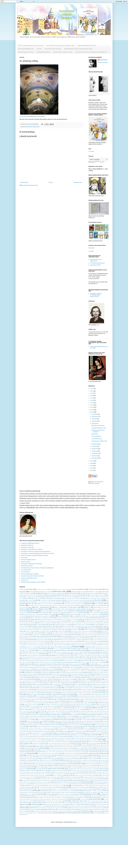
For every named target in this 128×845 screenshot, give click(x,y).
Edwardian (81, 628)
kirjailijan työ (76, 679)
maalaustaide (65, 706)
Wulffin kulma (99, 809)
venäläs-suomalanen (91, 800)
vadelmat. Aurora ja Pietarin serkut (65, 795)
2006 (91, 470)
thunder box (95, 434)
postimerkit (104, 745)
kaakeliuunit (104, 665)
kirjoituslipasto (94, 681)
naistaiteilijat (69, 723)
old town (86, 728)
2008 (91, 465)
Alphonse (104, 598)
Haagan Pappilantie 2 (61, 641)
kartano (91, 670)
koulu (88, 686)
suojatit (84, 772)
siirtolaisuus (79, 763)
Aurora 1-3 (87, 607)
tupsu (48, 789)
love (84, 701)
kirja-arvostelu (23, 679)
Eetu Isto (33, 629)
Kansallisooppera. (102, 669)
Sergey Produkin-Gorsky (86, 762)
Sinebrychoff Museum (34, 765)
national (21, 724)
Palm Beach (30, 734)
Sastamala (96, 760)
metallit (30, 714)
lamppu (61, 694)
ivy (69, 660)
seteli (102, 762)
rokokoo (28, 756)
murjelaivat (22, 719)
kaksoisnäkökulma (25, 669)
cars (79, 619)
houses (106, 652)
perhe (70, 738)
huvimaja (89, 653)
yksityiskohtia (103, 811)
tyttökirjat (35, 790)
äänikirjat (100, 812)
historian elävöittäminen (94, 650)
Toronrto (60, 785)
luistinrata (72, 702)
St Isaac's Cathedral (92, 768)
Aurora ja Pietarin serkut (40, 609)
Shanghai (36, 763)
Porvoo (76, 745)
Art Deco (101, 603)
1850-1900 (32, 591)
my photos (83, 721)
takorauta (94, 778)
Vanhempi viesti (77, 182)
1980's (61, 593)
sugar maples (23, 772)
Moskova (55, 718)
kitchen (85, 682)
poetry (66, 743)
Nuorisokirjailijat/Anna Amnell (87, 45)
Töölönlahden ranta (95, 790)
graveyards (43, 641)
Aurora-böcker (23, 612)
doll (27, 626)
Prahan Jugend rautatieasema (43, 746)
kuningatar (38, 691)
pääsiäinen (86, 750)
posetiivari (83, 745)
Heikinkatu (69, 644)
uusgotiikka (53, 794)
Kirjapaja (38, 681)
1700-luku (69, 589)
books (41, 617)
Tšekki (73, 787)
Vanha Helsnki (103, 797)
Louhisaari (78, 701)
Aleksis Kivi (59, 598)
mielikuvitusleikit (50, 714)
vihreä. (66, 802)
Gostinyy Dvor (87, 639)
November (73, 726)
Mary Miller (80, 711)
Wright (79, 809)
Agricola (27, 596)
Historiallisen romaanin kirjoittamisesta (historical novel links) (37, 553)
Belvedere (41, 616)
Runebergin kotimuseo (42, 758)
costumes (70, 622)
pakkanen (88, 733)
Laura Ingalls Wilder (28, 697)
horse (52, 652)
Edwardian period (91, 627)
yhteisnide (78, 811)
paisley (58, 733)
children (66, 621)
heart (63, 644)
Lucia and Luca (105, 701)
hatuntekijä (22, 644)
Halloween (49, 643)
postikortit (98, 745)
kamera (38, 669)
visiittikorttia (86, 806)
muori (99, 718)
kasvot (70, 672)
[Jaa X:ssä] (49, 124)
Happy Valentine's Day (68, 643)
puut (107, 748)
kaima (78, 667)
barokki (21, 616)
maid (107, 706)
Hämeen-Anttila (37, 655)
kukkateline (91, 687)
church (99, 621)
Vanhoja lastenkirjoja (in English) (30, 574)
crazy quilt (96, 622)
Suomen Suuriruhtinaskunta (81, 773)
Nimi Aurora (89, 724)
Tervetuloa (36, 783)
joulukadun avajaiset (39, 664)
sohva (87, 767)
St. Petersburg (32, 770)
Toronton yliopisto (76, 785)
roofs (63, 756)
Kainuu (88, 667)
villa (43, 804)
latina (94, 696)
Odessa (62, 728)
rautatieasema (103, 753)
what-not (90, 807)
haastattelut (79, 641)
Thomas (72, 783)
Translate (101, 162)
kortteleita (41, 686)
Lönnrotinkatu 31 (103, 704)
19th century (92, 593)
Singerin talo (52, 765)
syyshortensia (86, 777)
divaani (89, 624)
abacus (49, 595)
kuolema (44, 691)
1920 (29, 593)
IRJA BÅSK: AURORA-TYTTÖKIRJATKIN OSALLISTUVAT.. (96, 295)
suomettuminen (41, 775)
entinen (29, 632)
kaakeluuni (22, 667)
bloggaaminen (88, 616)
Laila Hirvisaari (33, 694)
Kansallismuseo (92, 669)
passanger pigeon (65, 736)
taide (37, 778)
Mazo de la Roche (73, 712)
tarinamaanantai (66, 780)
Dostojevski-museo (85, 626)
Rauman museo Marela (98, 425)
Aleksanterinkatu (46, 598)
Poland (98, 743)
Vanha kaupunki (23, 799)
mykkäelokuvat (91, 721)
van (83, 797)
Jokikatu (93, 662)
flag (27, 638)
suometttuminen (23, 775)
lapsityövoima (24, 696)
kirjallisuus (99, 679)
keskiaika (105, 675)
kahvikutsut (54, 667)
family (32, 636)
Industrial (84, 658)
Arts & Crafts (39, 605)
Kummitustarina (75, 689)
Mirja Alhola (22, 716)
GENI (58, 639)
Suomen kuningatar (33, 773)
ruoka (78, 758)
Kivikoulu (99, 682)
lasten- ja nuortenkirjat (69, 696)
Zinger (94, 812)
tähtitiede (66, 790)
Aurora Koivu (55, 610)
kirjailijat (91, 679)
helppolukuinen (30, 647)
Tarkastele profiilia (103, 62)
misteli (37, 716)
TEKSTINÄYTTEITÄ (95, 265)
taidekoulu (42, 778)
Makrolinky (98, 707)
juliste (51, 665)
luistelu (58, 702)
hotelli (96, 652)
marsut (59, 711)
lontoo (65, 701)
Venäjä (66, 801)
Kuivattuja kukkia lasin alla (99, 428)
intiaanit (98, 658)
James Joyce (24, 662)
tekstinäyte (87, 782)
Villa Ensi (48, 804)
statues (56, 770)
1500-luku (49, 589)
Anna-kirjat (82, 602)
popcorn (38, 745)
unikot (61, 792)
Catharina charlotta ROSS (98, 619)
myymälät (105, 721)
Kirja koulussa (92, 677)
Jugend (83, 664)
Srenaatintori (83, 768)
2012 (91, 409)
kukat (69, 687)
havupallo (45, 644)
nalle (85, 723)
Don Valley (52, 626)
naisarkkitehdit (45, 723)
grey (53, 641)
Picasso (72, 739)
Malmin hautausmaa (35, 709)
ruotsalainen (91, 758)
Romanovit (41, 756)
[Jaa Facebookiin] (51, 124)
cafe (22, 619)
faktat (27, 636)
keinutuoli (49, 675)
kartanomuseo (98, 670)
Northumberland (58, 726)
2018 (91, 395)
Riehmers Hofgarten (76, 755)
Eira (80, 629)
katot (22, 674)
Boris (57, 617)
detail (66, 624)
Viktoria (94, 802)
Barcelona (103, 614)
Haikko (101, 641)
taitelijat (88, 778)
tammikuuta (95, 458)
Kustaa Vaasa (73, 691)
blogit (101, 616)
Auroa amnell (23, 607)
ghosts (69, 639)
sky (57, 767)
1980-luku (55, 593)
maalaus (58, 706)
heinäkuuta (95, 444)
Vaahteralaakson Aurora (89, 794)
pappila (85, 734)
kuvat (91, 691)
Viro (81, 806)
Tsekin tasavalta (60, 787)
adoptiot (55, 595)
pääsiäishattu (94, 750)
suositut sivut (78, 775)
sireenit (96, 765)
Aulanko (96, 605)
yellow (22, 811)
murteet (28, 719)
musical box (97, 719)
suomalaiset (91, 772)
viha (51, 802)
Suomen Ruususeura (27, 565)
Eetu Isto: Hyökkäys (42, 629)
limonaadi (44, 699)
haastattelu (71, 641)
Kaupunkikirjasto (30, 675)
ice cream (85, 655)
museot (45, 719)
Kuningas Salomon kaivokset (100, 689)
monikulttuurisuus (89, 716)
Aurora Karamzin (45, 610)
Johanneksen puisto (74, 662)
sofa (83, 767)
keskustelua (28, 677)
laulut (21, 697)
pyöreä (66, 750)
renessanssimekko (39, 755)
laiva (40, 694)
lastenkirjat (80, 696)
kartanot (26, 672)
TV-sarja (102, 789)
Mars (54, 711)
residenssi (47, 755)
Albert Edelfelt (27, 598)
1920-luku (35, 593)
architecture (58, 603)
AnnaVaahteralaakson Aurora (94, 602)
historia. (40, 650)
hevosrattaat (83, 648)
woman (59, 809)
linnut (74, 699)
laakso (105, 692)
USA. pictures (91, 792)
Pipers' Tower (92, 741)
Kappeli (62, 670)
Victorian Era (24, 580)
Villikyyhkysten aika (39, 806)
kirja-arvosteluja (32, 679)
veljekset (60, 800)
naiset (62, 723)
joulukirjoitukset (50, 664)
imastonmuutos (67, 658)
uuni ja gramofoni (96, 436)
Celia (107, 619)
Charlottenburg (47, 621)
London (59, 701)
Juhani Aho (92, 664)
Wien (105, 807)
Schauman (33, 762)
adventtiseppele (72, 595)
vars (46, 800)
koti (58, 686)
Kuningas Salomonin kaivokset (27, 691)
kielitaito (67, 677)
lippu (79, 699)
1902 (81, 591)
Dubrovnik (27, 627)
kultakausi (26, 689)
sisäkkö (38, 767)
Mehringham (82, 712)
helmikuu (105, 644)
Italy (44, 660)
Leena (36, 697)
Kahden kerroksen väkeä (44, 667)
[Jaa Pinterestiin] (53, 124)
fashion (56, 636)
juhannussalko (38, 665)
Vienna (42, 802)
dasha (32, 624)
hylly (101, 653)
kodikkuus (37, 684)
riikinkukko (85, 755)
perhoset (91, 738)
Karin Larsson (69, 670)
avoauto (76, 614)
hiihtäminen (100, 648)
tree (20, 787)
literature (84, 699)
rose (78, 756)
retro (53, 755)
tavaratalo (35, 782)
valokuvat (32, 797)
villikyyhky (105, 804)
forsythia (77, 638)
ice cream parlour (93, 655)
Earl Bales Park (40, 627)
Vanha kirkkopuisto (41, 799)
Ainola (71, 596)
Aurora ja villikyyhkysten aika (29, 611)
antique (29, 603)
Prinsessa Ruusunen (65, 746)
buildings (94, 617)
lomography (53, 701)
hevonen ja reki (57, 648)
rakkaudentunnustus (51, 753)
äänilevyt (106, 812)
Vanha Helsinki (94, 797)
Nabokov (31, 723)
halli (44, 643)
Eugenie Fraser (84, 634)
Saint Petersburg (56, 760)
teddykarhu (61, 782)
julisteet (56, 665)
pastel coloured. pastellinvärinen (79, 736)
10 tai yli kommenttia (26, 589)
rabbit (77, 751)
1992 (77, 593)
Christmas (79, 621)
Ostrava (91, 731)
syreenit (79, 777)
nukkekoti (97, 726)
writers (88, 809)
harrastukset (91, 643)
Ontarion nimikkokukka (101, 729)
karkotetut (85, 670)
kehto (44, 675)
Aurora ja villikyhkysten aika (100, 609)
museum (51, 719)
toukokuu (84, 785)
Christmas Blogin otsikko (90, 621)
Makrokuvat (89, 707)
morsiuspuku (23, 718)
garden (101, 638)
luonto (39, 704)
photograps (53, 739)
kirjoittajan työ (69, 681)
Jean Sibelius (52, 662)
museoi (40, 719)
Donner (65, 626)
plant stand (51, 743)
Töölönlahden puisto (83, 790)
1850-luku (39, 591)
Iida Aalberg (27, 657)
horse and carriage (60, 652)
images (60, 658)
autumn (65, 614)
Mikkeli (67, 714)
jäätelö (74, 665)
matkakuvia (91, 711)
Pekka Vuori (48, 738)
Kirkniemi (26, 682)
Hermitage (22, 648)
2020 (91, 391)
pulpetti (62, 748)
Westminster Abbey (74, 807)
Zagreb (57, 813)
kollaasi (64, 684)
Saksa (65, 760)
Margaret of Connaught (94, 709)
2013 (91, 407)
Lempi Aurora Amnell (81, 697)
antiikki (23, 603)
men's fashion (90, 712)
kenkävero (89, 675)
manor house (78, 709)
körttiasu (84, 692)
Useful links (98, 792)
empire (87, 631)
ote (103, 731)
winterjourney (33, 809)
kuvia (95, 691)
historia (33, 650)
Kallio (33, 669)
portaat (61, 745)
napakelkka (95, 723)
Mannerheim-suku (54, 709)
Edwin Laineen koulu (24, 629)
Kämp (52, 692)
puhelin (21, 748)
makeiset (62, 707)
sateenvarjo (22, 762)
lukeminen (78, 702)
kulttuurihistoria (39, 689)
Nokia (21, 726)
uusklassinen (67, 794)
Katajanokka (86, 672)
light (22, 699)
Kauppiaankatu (93, 674)
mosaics (30, 718)
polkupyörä (22, 745)
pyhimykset (49, 750)
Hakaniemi (27, 643)
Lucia (98, 701)
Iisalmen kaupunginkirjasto (55, 657)
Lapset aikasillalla (94, 694)
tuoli (20, 789)
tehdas (70, 782)
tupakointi (43, 789)
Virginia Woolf (74, 806)
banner (97, 614)
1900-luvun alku (59, 591)
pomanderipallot (30, 745)
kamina (44, 669)
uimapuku (26, 792)
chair (29, 621)
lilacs (34, 699)
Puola (73, 748)
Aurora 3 (96, 607)
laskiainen (58, 696)
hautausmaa (29, 644)
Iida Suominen (35, 657)
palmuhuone (38, 734)
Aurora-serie (92, 612)
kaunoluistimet (69, 674)
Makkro (76, 707)
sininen (59, 765)
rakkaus (60, 753)
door (70, 626)
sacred (48, 760)
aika (36, 596)
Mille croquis (73, 714)
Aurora (30, 607)
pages (47, 733)
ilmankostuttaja (50, 658)
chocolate (72, 621)
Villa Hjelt (54, 804)
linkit (49, 699)
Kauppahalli (78, 674)
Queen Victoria (48, 751)
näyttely (56, 728)
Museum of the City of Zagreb (64, 719)
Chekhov (54, 621)
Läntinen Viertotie (85, 704)
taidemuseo (50, 778)
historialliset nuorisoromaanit (51, 650)
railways (97, 751)
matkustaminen (23, 712)
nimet (79, 724)
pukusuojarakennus (53, 748)
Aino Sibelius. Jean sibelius (61, 596)
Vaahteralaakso (76, 794)
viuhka (92, 806)
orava (54, 731)
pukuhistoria (43, 748)
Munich (94, 718)
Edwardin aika (102, 628)
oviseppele (34, 733)
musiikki (22, 721)
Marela (85, 709)
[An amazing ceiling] (39, 114)
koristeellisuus (83, 684)
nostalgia (66, 726)
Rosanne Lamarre (71, 756)
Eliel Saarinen (103, 629)
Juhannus (22, 665)
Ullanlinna (50, 792)
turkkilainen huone (56, 789)
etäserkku (69, 634)
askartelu (62, 605)
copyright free (62, 622)
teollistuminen (24, 783)
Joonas (98, 662)
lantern (78, 694)
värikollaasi (23, 807)
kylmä (22, 692)
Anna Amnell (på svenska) (53, 49)
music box (89, 719)
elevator (95, 629)
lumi (21, 704)
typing (107, 789)
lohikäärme (29, 701)
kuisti (65, 687)
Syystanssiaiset (94, 777)
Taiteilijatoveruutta (81, 778)
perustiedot (22, 739)
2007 (91, 468)
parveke (57, 736)
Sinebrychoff (24, 765)
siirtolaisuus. (88, 763)
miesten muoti (59, 714)
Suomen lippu (69, 773)
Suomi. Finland (57, 775)
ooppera (21, 731)
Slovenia (67, 767)
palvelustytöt (70, 734)
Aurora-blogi (96, 610)
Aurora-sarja (83, 612)
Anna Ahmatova (88, 600)
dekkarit (50, 624)
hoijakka (33, 652)
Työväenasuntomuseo (56, 790)
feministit (80, 636)
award (81, 614)
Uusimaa (60, 794)
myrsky (98, 721)
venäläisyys (81, 800)
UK (31, 792)
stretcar (80, 770)
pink (81, 741)
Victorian (22, 802)
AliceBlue (83, 598)
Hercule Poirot (103, 647)
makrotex (105, 707)
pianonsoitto (66, 739)
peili (32, 738)
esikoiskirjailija (97, 632)
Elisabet (21, 631)
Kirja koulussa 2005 (102, 677)
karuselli (37, 672)
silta (107, 763)
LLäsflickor (102, 699)
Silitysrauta (102, 763)
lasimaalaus (51, 696)
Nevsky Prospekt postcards (28, 559)
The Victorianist (25, 572)
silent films (95, 763)
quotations (56, 751)
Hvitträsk (96, 653)
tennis (107, 782)
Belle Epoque (34, 616)
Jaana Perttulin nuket (96, 660)
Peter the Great (36, 739)
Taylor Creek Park (44, 782)
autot (59, 614)
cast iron (85, 619)
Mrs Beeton (68, 718)
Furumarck (95, 638)
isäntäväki (35, 660)
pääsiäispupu (32, 751)
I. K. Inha (79, 655)
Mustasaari (37, 721)
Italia (40, 660)
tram (99, 785)
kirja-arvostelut (52, 679)
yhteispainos (86, 811)
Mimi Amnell (81, 714)
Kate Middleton (105, 672)
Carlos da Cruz (63, 619)
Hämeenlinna (46, 655)
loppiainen (70, 701)
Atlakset (90, 605)
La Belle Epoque (97, 692)
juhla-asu (46, 665)
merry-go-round (23, 714)
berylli (60, 616)
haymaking (52, 644)
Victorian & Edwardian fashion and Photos (32, 576)
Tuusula (87, 789)
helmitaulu (22, 647)
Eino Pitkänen (73, 629)
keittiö (59, 675)
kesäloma (46, 677)
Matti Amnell (32, 713)
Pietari (100, 740)
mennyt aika (97, 712)
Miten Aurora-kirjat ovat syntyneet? (49, 716)
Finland (92, 636)
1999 (86, 593)
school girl (45, 762)
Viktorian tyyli (35, 804)
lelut (59, 697)
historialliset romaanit (80, 650)
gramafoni (95, 639)
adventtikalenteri (63, 595)
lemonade (72, 697)
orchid (59, 731)
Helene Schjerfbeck (91, 644)
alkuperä (98, 598)
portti (66, 745)
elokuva (34, 631)
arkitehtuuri (78, 603)
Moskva (62, 718)
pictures (78, 739)
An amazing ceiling (24, 116)
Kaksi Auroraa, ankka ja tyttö (99, 441)
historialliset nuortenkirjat (66, 650)
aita (75, 596)
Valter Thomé (61, 797)
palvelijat (54, 734)
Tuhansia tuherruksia (81, 787)
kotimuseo (70, 686)
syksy (60, 777)
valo (106, 795)
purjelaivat (86, 748)
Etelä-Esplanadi (46, 634)
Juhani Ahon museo (102, 664)
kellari (77, 675)
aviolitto (71, 614)
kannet (69, 669)
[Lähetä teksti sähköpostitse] (42, 124)
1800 (75, 589)
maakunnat (51, 706)
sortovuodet (30, 768)
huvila (68, 653)
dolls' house (38, 626)
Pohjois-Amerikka (82, 743)
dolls (31, 626)
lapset (86, 694)
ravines (28, 755)
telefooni (95, 782)
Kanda (63, 669)
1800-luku (82, 589)
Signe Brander (59, 763)
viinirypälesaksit (82, 802)
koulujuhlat (94, 686)
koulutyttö (34, 687)
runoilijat (58, 758)
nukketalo (104, 726)
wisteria (39, 809)
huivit (36, 653)
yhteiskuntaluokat (70, 811)
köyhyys (90, 692)
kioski (85, 677)
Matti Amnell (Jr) (42, 712)
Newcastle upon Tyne (53, 724)
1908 (99, 591)
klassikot (105, 682)
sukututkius (56, 772)
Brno (78, 617)
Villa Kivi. (74, 804)
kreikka (54, 687)
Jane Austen (24, 557)
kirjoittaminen (78, 681)
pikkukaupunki (73, 741)
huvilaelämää (76, 653)
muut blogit (49, 721)
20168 (102, 593)
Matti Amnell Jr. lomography (54, 712)
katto (38, 126)
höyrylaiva (66, 655)
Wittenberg (45, 809)
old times (78, 728)
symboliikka (66, 777)
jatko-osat (44, 662)
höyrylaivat (72, 655)
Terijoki (30, 783)
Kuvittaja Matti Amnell (43, 52)
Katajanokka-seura (95, 672)
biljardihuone (80, 616)
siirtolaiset (71, 763)
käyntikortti (71, 692)
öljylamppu (23, 814)
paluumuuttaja (46, 734)
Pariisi (96, 734)
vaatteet (52, 795)
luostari (45, 704)
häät (52, 655)
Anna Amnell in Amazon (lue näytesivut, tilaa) (60, 45)
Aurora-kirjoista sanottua (26, 52)
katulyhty (46, 674)
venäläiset (73, 800)
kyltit (27, 692)
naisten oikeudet (78, 723)
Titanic (21, 785)
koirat (49, 684)
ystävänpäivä (49, 812)
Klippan (21, 684)
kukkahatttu (75, 687)
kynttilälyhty (32, 692)
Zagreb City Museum (67, 813)
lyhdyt (62, 704)
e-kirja (32, 627)
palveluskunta (61, 734)
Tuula (82, 789)
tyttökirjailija (28, 790)
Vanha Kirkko (32, 799)
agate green (100, 595)
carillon (38, 619)
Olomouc (97, 728)
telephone (101, 782)
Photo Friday (45, 739)
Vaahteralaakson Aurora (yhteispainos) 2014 (78, 49)
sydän (55, 777)
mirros (33, 716)
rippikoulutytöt (102, 755)
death (37, 624)
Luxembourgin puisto (54, 704)
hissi (106, 648)
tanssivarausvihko (41, 780)
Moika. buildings (68, 716)
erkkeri (54, 632)
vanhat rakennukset (94, 799)
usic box (105, 792)
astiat (73, 605)
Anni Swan (105, 602)
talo (99, 778)
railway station (88, 751)
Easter (48, 627)
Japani (38, 662)
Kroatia (60, 687)
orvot (85, 731)
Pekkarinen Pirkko (57, 738)
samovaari (74, 760)
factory (22, 636)
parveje (52, 736)
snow (78, 767)
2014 (91, 405)
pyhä (55, 750)
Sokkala (23, 768)
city (20, 622)
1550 (55, 589)
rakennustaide (41, 753)
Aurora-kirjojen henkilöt (56, 612)
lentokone (89, 697)
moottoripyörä (98, 716)
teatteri (54, 782)
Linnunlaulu (68, 699)
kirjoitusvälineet (103, 681)
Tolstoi (38, 785)
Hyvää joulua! (29, 655)
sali (69, 760)
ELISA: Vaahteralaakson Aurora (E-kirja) (30, 45)
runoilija (52, 758)
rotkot (87, 756)
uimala (21, 792)
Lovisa (93, 701)
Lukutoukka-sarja (102, 702)
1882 (45, 591)
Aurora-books (104, 610)
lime (39, 699)
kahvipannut (72, 667)
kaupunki (22, 675)
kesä (35, 677)
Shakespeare (29, 763)
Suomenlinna (104, 773)
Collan (41, 622)
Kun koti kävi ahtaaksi (86, 689)
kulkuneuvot (98, 687)
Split (65, 768)
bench (47, 616)
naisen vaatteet (54, 723)
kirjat (56, 681)
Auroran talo (43, 614)
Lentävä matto (97, 697)
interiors (93, 658)
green (49, 641)
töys (71, 790)
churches (105, 621)
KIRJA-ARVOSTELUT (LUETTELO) (96, 260)
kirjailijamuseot (67, 679)
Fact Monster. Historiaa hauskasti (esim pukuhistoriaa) (35, 551)
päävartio (40, 751)
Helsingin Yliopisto (65, 647)
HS (22, 653)
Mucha (74, 718)
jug (78, 664)
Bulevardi (100, 617)
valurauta (68, 797)
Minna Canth (96, 714)
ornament (75, 731)
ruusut (31, 760)
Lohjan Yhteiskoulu (38, 701)
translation (104, 785)
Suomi (48, 775)
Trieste (30, 787)
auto (54, 614)
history (21, 652)
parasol (91, 734)
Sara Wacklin (89, 760)
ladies (27, 694)
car (34, 619)
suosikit (64, 775)
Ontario (92, 729)
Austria (49, 614)
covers (75, 622)
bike (74, 616)
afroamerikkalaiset (82, 595)
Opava (26, 731)
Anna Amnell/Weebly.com (26, 49)
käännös (78, 692)
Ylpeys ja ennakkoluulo (25, 812)
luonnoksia (33, 704)
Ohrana (68, 728)
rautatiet (22, 755)
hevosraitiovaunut (73, 648)
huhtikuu (27, 653)
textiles (42, 783)
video (37, 802)
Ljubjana (90, 699)
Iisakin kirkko (44, 657)
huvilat (83, 653)
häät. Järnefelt (59, 655)
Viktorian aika (24, 804)
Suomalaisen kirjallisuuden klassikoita (31, 563)
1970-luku (49, 593)
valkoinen (86, 795)
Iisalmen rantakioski (86, 657)
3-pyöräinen (28, 595)
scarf (28, 762)
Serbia (77, 762)
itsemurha (49, 660)
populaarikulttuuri (46, 745)
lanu (83, 694)
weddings (65, 807)
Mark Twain (41, 711)
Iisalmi (106, 657)
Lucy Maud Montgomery (49, 702)
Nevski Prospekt (35, 724)
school (39, 762)
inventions (104, 658)
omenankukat (44, 729)
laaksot (21, 694)
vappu (33, 800)
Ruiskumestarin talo (24, 758)
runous (72, 758)
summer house (70, 772)
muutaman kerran (58, 721)
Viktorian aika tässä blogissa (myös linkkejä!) (33, 582)
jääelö (69, 665)
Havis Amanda (37, 644)
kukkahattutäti (83, 687)
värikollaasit (31, 807)
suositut (70, 775)
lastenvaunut (88, 696)
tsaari (52, 787)
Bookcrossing (35, 617)
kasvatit (61, 672)
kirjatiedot (62, 681)
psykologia (92, 746)
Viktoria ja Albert (103, 802)
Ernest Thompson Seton (71, 632)
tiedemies (78, 783)
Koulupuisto (22, 687)
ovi (29, 733)
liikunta (26, 699)
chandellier (39, 621)
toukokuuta (95, 448)
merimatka (104, 712)
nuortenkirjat (35, 728)
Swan (36, 777)
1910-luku (104, 591)
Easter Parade (64, 627)
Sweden (42, 777)
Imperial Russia (76, 658)
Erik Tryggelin (47, 632)
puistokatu (35, 748)
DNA (99, 624)
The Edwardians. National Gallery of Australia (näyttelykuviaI (37, 568)
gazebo (53, 639)
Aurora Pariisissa (64, 610)
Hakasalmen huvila (36, 643)
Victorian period (30, 802)
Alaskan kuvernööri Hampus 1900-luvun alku (92, 596)
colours (55, 622)
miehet (43, 714)
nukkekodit (90, 726)
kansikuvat (47, 670)
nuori (29, 728)
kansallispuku (23, 670)
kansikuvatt (55, 670)
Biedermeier (66, 616)
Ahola (32, 596)
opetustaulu (33, 731)
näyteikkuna (49, 728)
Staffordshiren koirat (43, 770)
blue (106, 616)
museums (76, 719)
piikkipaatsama (46, 741)
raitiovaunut (22, 753)
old (72, 728)
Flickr (41, 638)
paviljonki (27, 738)
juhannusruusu (29, 665)
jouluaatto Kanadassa (26, 664)
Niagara (62, 724)
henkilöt (96, 647)
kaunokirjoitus (61, 674)
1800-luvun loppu (93, 589)
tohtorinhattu (32, 785)
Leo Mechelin (105, 697)
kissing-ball (79, 682)
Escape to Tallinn (88, 632)
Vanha (87, 797)
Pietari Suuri (27, 741)
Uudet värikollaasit (38, 794)
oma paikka (104, 728)
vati (50, 800)
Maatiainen (95, 706)
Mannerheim (45, 709)
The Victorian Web (26, 570)
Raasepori (63, 751)
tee (66, 782)
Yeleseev (106, 809)
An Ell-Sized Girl (70, 600)
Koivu (54, 684)
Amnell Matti (61, 600)
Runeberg (33, 758)
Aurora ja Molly (24, 609)
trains (95, 785)
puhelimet (104, 746)
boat (25, 617)
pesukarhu (28, 739)
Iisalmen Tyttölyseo (98, 657)
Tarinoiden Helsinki (76, 780)
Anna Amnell (37, 116)
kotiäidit (83, 686)
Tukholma (90, 787)
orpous (80, 731)
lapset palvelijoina (104, 694)
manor (71, 709)
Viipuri (89, 802)
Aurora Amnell (103, 607)
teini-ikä (75, 782)
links (53, 699)
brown (88, 617)
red (32, 755)
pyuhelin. (61, 750)
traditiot (90, 785)
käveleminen (64, 692)
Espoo (33, 634)
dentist (56, 624)
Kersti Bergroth (97, 675)
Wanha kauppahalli (56, 807)
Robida (22, 756)
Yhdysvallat (29, 811)
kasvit (66, 672)
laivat (51, 694)
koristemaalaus (99, 684)
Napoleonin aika (103, 723)
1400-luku (42, 589)
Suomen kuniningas (45, 773)
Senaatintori (70, 762)
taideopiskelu (57, 778)
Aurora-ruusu (75, 612)
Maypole (65, 712)
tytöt (41, 790)
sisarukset (106, 765)
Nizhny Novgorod (98, 724)
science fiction (53, 762)
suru (84, 775)
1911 (21, 593)
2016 (91, 400)
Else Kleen (47, 631)
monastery (80, 716)
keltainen (82, 675)
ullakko (44, 792)
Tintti (106, 783)
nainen (37, 723)
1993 (81, 593)
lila (30, 699)
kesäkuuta (95, 446)
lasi (45, 696)
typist (22, 790)
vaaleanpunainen (28, 795)
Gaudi (47, 639)
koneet (77, 684)
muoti (104, 718)
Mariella (34, 711)
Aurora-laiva (67, 612)
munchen (89, 718)
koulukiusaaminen (103, 686)
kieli (62, 677)
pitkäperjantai (36, 743)
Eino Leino (65, 629)
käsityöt (57, 692)
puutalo (23, 750)
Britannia (62, 617)
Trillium (35, 787)
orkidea (69, 731)
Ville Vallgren (90, 804)
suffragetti (104, 770)
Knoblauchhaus (28, 684)
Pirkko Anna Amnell (102, 741)
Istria (30, 660)
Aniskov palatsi (79, 600)
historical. (105, 650)
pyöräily (72, 750)
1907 (94, 591)
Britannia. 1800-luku (70, 617)
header (58, 644)
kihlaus (72, 677)
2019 (91, 393)
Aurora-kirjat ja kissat (44, 612)
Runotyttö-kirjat (65, 758)
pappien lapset (78, 734)
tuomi (38, 789)
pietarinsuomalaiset (36, 741)
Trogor (40, 787)
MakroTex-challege (24, 709)
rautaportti (94, 753)
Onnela (78, 729)
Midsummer (37, 714)
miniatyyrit (88, 714)
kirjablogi (60, 679)
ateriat (84, 605)
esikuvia (105, 632)
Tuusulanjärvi (94, 789)
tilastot (93, 783)
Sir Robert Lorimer (88, 765)
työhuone (47, 790)
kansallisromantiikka (33, 670)
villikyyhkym (22, 806)
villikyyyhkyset (50, 806)
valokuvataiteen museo (41, 797)
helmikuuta (95, 455)
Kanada (57, 669)
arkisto (72, 603)
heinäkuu (76, 644)
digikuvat (76, 624)
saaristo (43, 760)
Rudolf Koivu (104, 756)
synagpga (73, 777)
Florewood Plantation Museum (51, 638)
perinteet (98, 738)
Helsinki (34, 126)
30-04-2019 (35, 595)
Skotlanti (53, 767)
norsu (51, 726)
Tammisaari (24, 780)
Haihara (96, 641)
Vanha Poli (50, 799)
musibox (83, 719)
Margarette (104, 709)
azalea (86, 614)
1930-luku (42, 593)
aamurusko (43, 595)
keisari (55, 675)
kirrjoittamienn (55, 682)
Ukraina (39, 792)
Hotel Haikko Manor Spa (87, 652)
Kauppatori (85, 674)
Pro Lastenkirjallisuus (83, 746)
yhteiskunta (61, 811)
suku (34, 772)
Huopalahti (62, 653)
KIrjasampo (45, 681)
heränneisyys (29, 648)
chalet (33, 621)
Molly (75, 716)
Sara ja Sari (81, 760)
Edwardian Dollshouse (27, 545)
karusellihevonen (45, 672)
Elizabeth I (28, 631)
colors (45, 622)
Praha (31, 746)
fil (84, 636)
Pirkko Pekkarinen (25, 743)
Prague (26, 746)
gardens (26, 639)
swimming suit (49, 777)
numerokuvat (23, 728)
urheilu (84, 792)
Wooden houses (72, 809)
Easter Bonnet (55, 627)
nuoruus (42, 728)
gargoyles (38, 639)
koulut (28, 687)
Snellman (73, 767)
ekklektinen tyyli (87, 629)
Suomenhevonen (94, 773)
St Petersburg (102, 768)
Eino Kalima (59, 629)
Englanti (98, 631)
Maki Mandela (69, 707)
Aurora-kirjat (32, 612)
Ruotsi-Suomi (104, 758)
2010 (91, 461)
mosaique (43, 718)
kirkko (21, 682)
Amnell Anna (54, 600)
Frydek (82, 638)
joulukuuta (95, 414)
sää (27, 778)
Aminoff (42, 600)
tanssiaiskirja (32, 780)
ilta (56, 658)
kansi (41, 670)
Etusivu (39, 49)
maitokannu (49, 707)
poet (62, 743)
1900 (49, 591)
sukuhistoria (40, 772)
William (21, 809)
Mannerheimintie (64, 709)
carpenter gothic (72, 619)
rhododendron (66, 755)
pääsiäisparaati (23, 751)
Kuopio (49, 691)
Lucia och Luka (24, 702)
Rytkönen (37, 760)
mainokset (23, 707)
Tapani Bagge (57, 780)
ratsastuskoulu (80, 753)
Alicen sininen (91, 598)
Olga (91, 728)
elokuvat (40, 631)
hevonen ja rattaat (46, 648)
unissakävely (67, 792)
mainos (29, 707)
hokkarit (39, 652)
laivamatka (45, 694)
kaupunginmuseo (103, 674)
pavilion (21, 738)
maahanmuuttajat (34, 706)
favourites (74, 636)
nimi (83, 724)
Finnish (98, 636)
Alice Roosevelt (75, 598)
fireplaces (22, 638)
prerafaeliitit (55, 746)
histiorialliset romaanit (24, 650)
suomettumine (32, 775)
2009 (91, 463)
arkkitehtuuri (29, 126)
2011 (91, 412)
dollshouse (45, 626)
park (36, 736)
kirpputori (48, 682)
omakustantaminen (35, 729)
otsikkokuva (23, 733)
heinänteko (82, 644)
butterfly (106, 617)
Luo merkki (91, 251)
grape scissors (24, 641)
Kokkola (59, 684)
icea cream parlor (103, 655)
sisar (101, 765)
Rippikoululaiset (93, 755)
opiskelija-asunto (41, 731)
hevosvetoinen (92, 648)
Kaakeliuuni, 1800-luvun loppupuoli (98, 431)
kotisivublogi (77, 686)
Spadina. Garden (25, 561)
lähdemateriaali (69, 704)
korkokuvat (34, 686)
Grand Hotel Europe (103, 639)
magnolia (102, 706)
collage (36, 622)
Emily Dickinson (74, 631)
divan (94, 624)
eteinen (39, 634)
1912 (25, 593)
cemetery (23, 621)
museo (33, 719)
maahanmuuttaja (24, 706)
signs (66, 763)
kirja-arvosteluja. (43, 679)
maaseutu (88, 706)
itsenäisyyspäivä (57, 660)
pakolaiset (104, 733)
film (88, 636)
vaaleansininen (37, 795)
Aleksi (53, 598)
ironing (21, 660)
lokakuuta (94, 418)
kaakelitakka (88, 665)
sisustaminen (24, 767)
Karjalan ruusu (77, 670)
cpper (80, 622)
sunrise (78, 772)
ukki (35, 792)
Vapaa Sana (27, 800)
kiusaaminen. (92, 682)
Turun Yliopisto (70, 789)
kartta (31, 672)
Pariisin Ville (104, 734)
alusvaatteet (22, 600)
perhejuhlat (84, 738)
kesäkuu (40, 677)
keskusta (22, 677)
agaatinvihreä (92, 595)
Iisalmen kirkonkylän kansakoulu (71, 657)
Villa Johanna (61, 804)
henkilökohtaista (88, 647)
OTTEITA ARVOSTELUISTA (97, 263)
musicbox (104, 719)
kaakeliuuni (96, 665)
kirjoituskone (86, 681)
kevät (51, 677)
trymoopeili (46, 787)
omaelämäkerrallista (24, 729)
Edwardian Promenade (27, 547)
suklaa (29, 772)
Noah (105, 724)
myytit (21, 723)
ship (48, 763)
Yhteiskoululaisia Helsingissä (50, 811)
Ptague (98, 746)
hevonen (36, 648)
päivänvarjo (78, 750)
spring (69, 768)
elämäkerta (59, 631)
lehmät (41, 697)
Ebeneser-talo (73, 627)
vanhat (67, 799)
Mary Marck (65, 711)
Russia (26, 760)
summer (63, 772)
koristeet (91, 684)
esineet (21, 634)
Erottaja (80, 632)
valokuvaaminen (23, 797)
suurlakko (96, 775)
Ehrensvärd (51, 629)
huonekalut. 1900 (53, 653)
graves (36, 641)
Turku (63, 789)
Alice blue (67, 598)
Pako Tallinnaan (96, 733)
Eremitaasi (39, 632)
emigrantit (66, 631)
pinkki (85, 741)
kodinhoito (43, 684)
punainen (67, 748)
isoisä (25, 660)
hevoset (65, 648)
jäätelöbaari (81, 665)
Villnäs (57, 806)
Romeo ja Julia (56, 756)
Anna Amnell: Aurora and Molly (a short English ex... (91, 52)
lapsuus (32, 696)
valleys (101, 795)
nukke (83, 726)
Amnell (47, 600)
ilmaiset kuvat (42, 658)
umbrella (56, 792)
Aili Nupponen (43, 596)
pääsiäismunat (103, 750)
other (107, 731)
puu (97, 748)
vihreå (55, 802)
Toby (26, 785)
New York (43, 724)
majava (56, 707)
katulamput (39, 674)
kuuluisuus (80, 691)
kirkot (42, 682)
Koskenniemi (52, 686)
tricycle (24, 787)
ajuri (79, 596)
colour (50, 622)
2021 (91, 388)
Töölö (75, 790)
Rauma (88, 753)
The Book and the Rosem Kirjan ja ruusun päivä (57, 783)
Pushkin (92, 748)
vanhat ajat (74, 799)
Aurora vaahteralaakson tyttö (80, 611)
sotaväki (38, 768)
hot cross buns (76, 652)
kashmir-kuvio (53, 672)
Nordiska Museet (28, 726)
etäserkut (76, 634)
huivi (32, 653)
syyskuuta (94, 421)
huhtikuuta (95, 451)
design (61, 624)
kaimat (83, 667)
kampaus (50, 669)
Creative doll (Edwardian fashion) (30, 543)
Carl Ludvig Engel (54, 619)
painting (52, 733)
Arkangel (67, 603)
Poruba (71, 745)
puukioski (102, 748)
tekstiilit (81, 782)
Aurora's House (34, 614)
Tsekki (67, 787)
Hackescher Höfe (88, 641)
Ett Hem (63, 634)
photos (59, 739)
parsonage (45, 736)
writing (93, 809)
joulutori (74, 664)
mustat (43, 721)
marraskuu (48, 711)
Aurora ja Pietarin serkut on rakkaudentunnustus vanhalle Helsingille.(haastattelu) (72, 609)
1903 (85, 591)
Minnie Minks (104, 714)
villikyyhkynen (30, 806)
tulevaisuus (97, 787)
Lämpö (77, 704)
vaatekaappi (46, 795)
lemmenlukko (65, 697)
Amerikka (35, 600)
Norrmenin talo (39, 726)
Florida (61, 638)
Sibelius (52, 763)
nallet (89, 723)
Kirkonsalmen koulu (34, 682)
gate (43, 639)
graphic (31, 641)
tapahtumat (49, 780)
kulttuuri (32, 689)
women (64, 809)
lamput (72, 694)
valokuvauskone (52, 797)
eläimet (53, 631)
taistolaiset (65, 778)
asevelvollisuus (54, 605)
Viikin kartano (73, 802)
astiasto (68, 605)
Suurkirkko (89, 775)
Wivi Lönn (52, 809)
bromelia (83, 617)
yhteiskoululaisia (37, 811)
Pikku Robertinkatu (64, 741)
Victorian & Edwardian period (29, 578)
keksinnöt (65, 676)
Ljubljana (96, 699)
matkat (98, 711)
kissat (73, 682)
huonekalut (43, 653)
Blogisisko (96, 616)
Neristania (27, 724)
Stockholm (66, 770)
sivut (43, 767)
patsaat (100, 736)
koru (46, 686)
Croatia (101, 622)
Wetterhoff (83, 807)
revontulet (58, 755)
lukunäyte (92, 702)
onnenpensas (85, 729)
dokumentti (22, 626)
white (95, 807)
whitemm (100, 807)
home (47, 652)
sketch (47, 767)
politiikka (104, 743)
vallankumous (94, 795)
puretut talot (79, 748)
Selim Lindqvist (62, 762)
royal (97, 756)
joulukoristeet (59, 664)
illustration (30, 658)
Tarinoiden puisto (87, 780)
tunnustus (104, 787)
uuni (47, 794)
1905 (90, 591)
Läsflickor (94, 704)
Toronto (66, 785)
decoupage (43, 624)
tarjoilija (94, 780)
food (72, 638)
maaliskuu (82, 706)
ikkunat (24, 658)
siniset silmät (66, 765)
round (93, 756)
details (70, 624)
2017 (91, 398)
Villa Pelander (81, 804)
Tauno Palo (28, 782)
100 (37, 589)
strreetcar (91, 770)
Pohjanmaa (73, 743)
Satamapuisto (104, 760)
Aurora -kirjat (76, 607)
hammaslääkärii (57, 643)
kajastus (106, 667)
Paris (31, 736)
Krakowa (48, 687)
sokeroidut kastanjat (103, 767)
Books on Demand (49, 617)
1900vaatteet (75, 591)
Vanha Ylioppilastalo (59, 799)
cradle (84, 622)
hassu (97, 643)
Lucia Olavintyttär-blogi (35, 702)
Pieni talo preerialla (92, 739)
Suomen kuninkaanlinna (58, 773)
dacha (27, 624)
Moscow (49, 718)
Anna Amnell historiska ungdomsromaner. (46, 602)
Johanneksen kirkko (62, 662)
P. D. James (41, 733)
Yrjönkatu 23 (35, 812)
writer (83, 809)
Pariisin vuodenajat (24, 736)
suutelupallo (104, 775)
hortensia (68, 652)
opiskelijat (49, 731)
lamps (66, 694)
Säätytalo (32, 778)
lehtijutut (47, 697)
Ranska (66, 753)
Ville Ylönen (98, 804)
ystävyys (42, 812)
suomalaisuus (99, 772)
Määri (25, 723)
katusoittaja (53, 674)
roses (82, 756)
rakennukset (31, 753)
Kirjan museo (31, 681)
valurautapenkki (76, 797)
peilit (42, 738)
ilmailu (35, 658)
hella (99, 644)
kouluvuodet (41, 687)
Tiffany (84, 783)
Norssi (46, 726)
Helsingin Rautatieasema (42, 647)
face (101, 634)
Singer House (44, 765)
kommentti (70, 684)
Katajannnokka (77, 672)
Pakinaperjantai (80, 733)
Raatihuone (71, 751)
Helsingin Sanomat (54, 647)
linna (62, 699)
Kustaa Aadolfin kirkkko (63, 691)
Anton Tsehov (43, 603)
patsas (105, 736)
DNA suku (104, 624)
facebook (106, 634)
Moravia (105, 716)
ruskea (21, 760)
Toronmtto (53, 785)
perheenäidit (77, 738)
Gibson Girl (75, 639)
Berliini (53, 616)
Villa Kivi (68, 804)
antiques (36, 603)
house (101, 652)
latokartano (99, 696)
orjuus (64, 731)
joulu (104, 662)
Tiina (89, 783)
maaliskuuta (95, 453)
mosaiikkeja (36, 718)
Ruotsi (97, 758)
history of (27, 652)
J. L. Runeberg (75, 660)
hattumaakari (104, 643)
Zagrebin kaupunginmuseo (83, 813)
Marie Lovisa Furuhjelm (25, 711)
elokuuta (94, 423)
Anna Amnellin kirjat (73, 602)
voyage (98, 806)
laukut (105, 696)
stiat (61, 770)
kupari (54, 691)
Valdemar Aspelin (79, 795)
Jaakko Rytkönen (85, 660)
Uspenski (22, 794)
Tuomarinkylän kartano (29, 789)
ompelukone (53, 729)
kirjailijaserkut (84, 679)
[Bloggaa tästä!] (47, 124)
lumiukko (26, 704)
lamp (56, 694)
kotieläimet (63, 686)
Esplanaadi (27, 634)
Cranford (90, 622)
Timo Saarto (100, 783)
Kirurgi (61, 682)
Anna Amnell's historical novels (62, 52)
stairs (51, 770)
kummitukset (55, 689)
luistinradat (64, 702)
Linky (58, 699)
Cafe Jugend (28, 619)
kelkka (72, 675)
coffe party (29, 622)
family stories (39, 636)
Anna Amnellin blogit (62, 602)
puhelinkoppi (28, 748)
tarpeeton (22, 782)
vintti (68, 806)
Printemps (74, 746)
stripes (85, 770)
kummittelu (47, 689)
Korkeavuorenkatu (25, 686)
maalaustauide (74, 706)
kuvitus (106, 691)
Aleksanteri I (37, 598)
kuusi (86, 691)
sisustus (32, 767)
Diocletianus (83, 624)
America (29, 600)
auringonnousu (103, 605)
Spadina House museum (54, 768)
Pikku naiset (54, 741)
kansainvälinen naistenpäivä (80, 669)
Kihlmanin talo (79, 677)
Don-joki (60, 626)
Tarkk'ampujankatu (102, 780)
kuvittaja (100, 691)
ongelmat (60, 729)
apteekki (51, 603)
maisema (35, 707)
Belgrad (26, 616)
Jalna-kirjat (106, 660)
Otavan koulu (98, 731)
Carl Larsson (45, 619)
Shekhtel (43, 763)
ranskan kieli (72, 753)
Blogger (75, 822)
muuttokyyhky (76, 721)
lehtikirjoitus (53, 697)
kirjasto (51, 681)
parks (40, 736)
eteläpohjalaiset (55, 634)
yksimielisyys (95, 811)
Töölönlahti (104, 790)
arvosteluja (46, 605)
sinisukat (72, 765)
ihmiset (21, 657)
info (88, 658)
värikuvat (39, 807)
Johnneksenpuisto (85, 662)
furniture (89, 638)
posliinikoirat (91, 745)
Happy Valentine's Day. (80, 643)
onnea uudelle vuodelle (69, 729)
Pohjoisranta (92, 743)
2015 (91, 402)
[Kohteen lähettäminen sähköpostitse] (45, 124)
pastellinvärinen (92, 736)
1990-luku (67, 593)
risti (107, 755)
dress (102, 626)
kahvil (60, 667)
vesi (99, 800)
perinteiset (104, 738)
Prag (21, 746)
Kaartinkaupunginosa (31, 667)
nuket (78, 726)
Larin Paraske (39, 696)
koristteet (106, 684)
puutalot (29, 750)
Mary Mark (73, 711)
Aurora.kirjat (26, 614)
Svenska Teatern (29, 777)
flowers (67, 638)
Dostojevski (76, 626)
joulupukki (67, 664)
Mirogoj (28, 716)
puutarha (36, 750)
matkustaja (104, 711)
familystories (48, 636)
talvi (107, 778)
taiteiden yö (72, 778)
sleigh (61, 767)
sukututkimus (48, 772)
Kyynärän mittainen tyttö (43, 692)
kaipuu (93, 667)
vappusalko (40, 800)
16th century (62, 589)
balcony (92, 614)
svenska (21, 777)
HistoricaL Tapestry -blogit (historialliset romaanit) (34, 555)
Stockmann (73, 770)
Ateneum (78, 605)
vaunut (54, 800)
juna (65, 665)
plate (57, 743)
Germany (64, 639)
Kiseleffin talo (67, 682)
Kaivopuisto (100, 667)
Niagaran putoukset (71, 724)
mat (86, 711)
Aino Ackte (50, 596)
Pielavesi (84, 739)
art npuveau (31, 605)
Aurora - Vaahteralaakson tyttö (43, 607)
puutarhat (43, 750)
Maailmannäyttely (43, 706)
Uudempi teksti (24, 182)
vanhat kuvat (83, 799)
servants (96, 762)
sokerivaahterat (93, 767)
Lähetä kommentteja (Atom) (30, 185)
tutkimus (77, 789)
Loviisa (88, 701)
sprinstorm (75, 768)
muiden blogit (81, 718)
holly (43, 652)
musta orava (30, 721)
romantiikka (48, 756)
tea (50, 782)
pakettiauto (72, 733)
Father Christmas (65, 636)
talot (103, 778)
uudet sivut (28, 794)
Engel (92, 631)
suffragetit (97, 770)
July (61, 665)
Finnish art (104, 636)
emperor (82, 631)
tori (48, 785)
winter (25, 809)
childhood (60, 621)
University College (76, 792)
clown (24, 622)
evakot (91, 634)
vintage (63, 806)
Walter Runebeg (46, 807)
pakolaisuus (22, 734)
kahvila (65, 667)
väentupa (104, 806)
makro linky (82, 707)
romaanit (34, 756)
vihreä (60, 802)
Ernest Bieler (60, 632)
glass (81, 639)
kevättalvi (57, 677)
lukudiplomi (85, 702)
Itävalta (65, 660)
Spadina (44, 768)
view (47, 802)
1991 (73, 593)
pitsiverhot (43, 743)
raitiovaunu (104, 751)
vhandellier (104, 800)
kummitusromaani (65, 689)
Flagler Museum (34, 638)
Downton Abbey (95, 626)
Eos (34, 632)
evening (96, 634)
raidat (82, 751)
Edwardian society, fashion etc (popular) (32, 549)
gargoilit (32, 639)
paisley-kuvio (65, 733)
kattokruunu (32, 674)
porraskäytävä (55, 745)
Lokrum (47, 701)
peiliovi (37, 738)
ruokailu (84, 758)
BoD (29, 617)
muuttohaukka (67, 721)
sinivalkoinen (79, 765)
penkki (65, 738)
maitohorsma (42, 707)
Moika (61, 716)
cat (89, 619)
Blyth (21, 617)
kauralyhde (38, 675)
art (95, 603)
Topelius (44, 785)
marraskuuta (95, 416)
